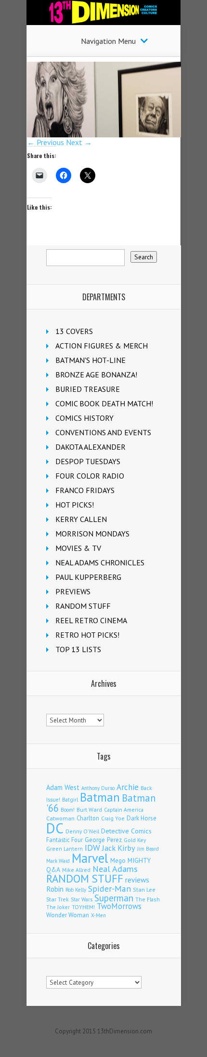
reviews (137, 879)
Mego (118, 860)
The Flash (147, 899)
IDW (92, 847)
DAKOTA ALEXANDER (90, 447)
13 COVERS (74, 331)
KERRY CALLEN (81, 519)
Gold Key (135, 839)
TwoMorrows (119, 906)
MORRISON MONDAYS (92, 533)
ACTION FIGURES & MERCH (101, 345)
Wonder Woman (67, 915)
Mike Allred (76, 869)
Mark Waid (58, 860)
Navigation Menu (108, 41)
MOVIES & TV (78, 548)
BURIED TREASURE (87, 389)
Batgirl (70, 799)
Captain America (123, 809)
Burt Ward (89, 809)
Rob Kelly (75, 889)
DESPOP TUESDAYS (87, 461)
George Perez (103, 840)
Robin (55, 889)
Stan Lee (144, 889)
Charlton (88, 818)
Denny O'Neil (82, 831)
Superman (113, 898)
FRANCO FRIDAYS (85, 490)
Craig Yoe (113, 818)
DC (55, 828)
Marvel (90, 858)
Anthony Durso (98, 788)
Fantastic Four (64, 839)
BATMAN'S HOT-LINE (90, 360)
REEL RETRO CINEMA (91, 620)
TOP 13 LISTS (78, 649)
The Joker (58, 907)
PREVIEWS (73, 591)
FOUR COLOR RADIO (89, 476)
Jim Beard (148, 848)
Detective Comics (126, 831)
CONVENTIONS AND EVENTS (103, 432)
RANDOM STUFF (83, 606)
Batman (100, 797)
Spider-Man (109, 888)
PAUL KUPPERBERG (88, 577)
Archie (127, 787)
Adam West (62, 787)
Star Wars (81, 899)
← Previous (45, 142)
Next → (79, 142)
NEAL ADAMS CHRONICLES (99, 562)
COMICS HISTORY (84, 418)
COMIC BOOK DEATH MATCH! (104, 403)
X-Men (98, 915)
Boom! (68, 809)
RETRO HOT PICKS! (87, 635)
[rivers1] (104, 134)
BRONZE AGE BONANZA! (96, 374)
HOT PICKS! (74, 504)
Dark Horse (141, 818)
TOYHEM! (83, 906)
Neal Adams (115, 868)
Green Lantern (64, 848)
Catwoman (60, 818)
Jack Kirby (118, 848)
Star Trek (57, 899)
